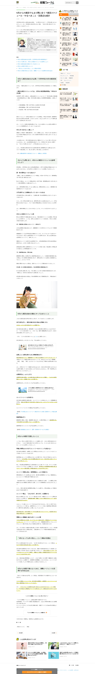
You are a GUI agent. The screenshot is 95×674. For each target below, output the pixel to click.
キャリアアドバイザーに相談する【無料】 (37, 672)
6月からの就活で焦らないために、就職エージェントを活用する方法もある (35, 70)
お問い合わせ (76, 670)
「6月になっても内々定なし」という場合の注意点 (29, 68)
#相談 (28, 626)
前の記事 (20, 632)
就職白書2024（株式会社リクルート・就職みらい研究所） (33, 153)
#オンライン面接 (64, 78)
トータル (71, 14)
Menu (17, 2)
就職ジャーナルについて (21, 665)
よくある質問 (71, 670)
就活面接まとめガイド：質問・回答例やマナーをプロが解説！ (35, 429)
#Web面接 (72, 75)
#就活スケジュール (20, 626)
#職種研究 (71, 78)
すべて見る (64, 84)
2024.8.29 (33, 657)
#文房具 (62, 82)
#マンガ (68, 73)
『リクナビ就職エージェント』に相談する (36, 612)
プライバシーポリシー (63, 670)
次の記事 (53, 632)
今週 (61, 14)
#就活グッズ (63, 73)
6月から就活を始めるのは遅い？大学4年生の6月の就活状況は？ (32, 59)
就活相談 (29, 646)
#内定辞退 (67, 82)
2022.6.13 (65, 656)
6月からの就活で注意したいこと (25, 66)
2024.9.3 (33, 646)
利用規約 (57, 670)
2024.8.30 (65, 646)
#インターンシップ (64, 75)
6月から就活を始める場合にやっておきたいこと (29, 64)
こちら (36, 336)
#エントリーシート (67, 80)
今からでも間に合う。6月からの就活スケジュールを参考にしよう (33, 61)
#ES (61, 80)
